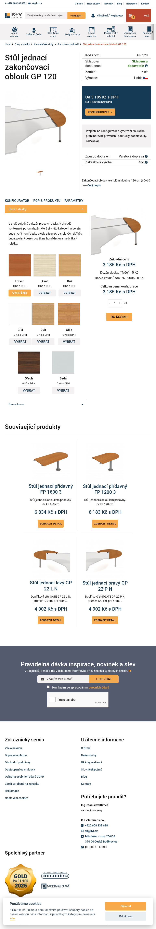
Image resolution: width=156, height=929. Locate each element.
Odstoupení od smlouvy (20, 769)
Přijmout (125, 906)
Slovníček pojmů (91, 769)
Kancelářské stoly (43, 44)
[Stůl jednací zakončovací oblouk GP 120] (40, 125)
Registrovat (117, 15)
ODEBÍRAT (104, 679)
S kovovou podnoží (68, 44)
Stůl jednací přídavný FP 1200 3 (105, 489)
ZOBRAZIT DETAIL (51, 523)
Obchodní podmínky (17, 762)
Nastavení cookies (16, 798)
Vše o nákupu (13, 748)
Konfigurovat (99, 112)
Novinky (108, 3)
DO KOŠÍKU (119, 317)
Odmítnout (126, 916)
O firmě (79, 3)
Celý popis (94, 185)
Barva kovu (16, 404)
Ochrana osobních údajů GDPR (24, 776)
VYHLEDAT (76, 15)
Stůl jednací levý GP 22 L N (51, 586)
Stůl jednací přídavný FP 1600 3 (51, 489)
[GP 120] (39, 173)
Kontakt (145, 3)
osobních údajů (99, 687)
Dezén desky (17, 209)
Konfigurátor (17, 200)
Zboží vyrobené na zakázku (22, 784)
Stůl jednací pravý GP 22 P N (105, 586)
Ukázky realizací (91, 762)
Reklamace (12, 791)
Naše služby (93, 3)
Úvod (8, 44)
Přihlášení (102, 15)
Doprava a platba (16, 755)
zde (12, 918)
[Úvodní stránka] (13, 15)
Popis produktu (47, 200)
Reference (131, 3)
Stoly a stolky (22, 44)
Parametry (73, 200)
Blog (119, 3)
